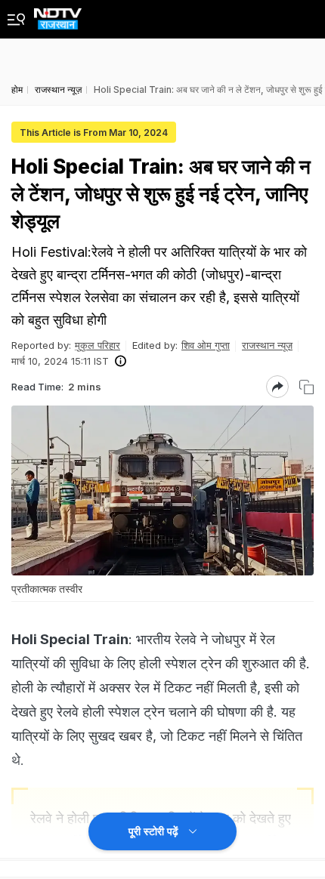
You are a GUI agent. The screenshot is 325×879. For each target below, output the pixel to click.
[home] (58, 14)
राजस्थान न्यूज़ (267, 345)
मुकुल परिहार (97, 345)
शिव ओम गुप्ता (205, 345)
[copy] (306, 387)
